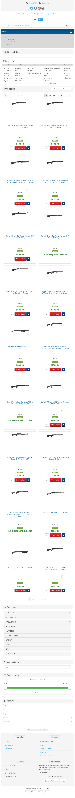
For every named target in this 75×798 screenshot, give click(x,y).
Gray (16, 73)
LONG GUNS (11, 42)
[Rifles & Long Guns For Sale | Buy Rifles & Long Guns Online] (37, 13)
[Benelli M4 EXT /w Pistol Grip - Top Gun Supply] (20, 435)
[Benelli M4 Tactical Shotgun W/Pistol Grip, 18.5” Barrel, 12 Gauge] (55, 163)
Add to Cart (21, 148)
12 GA (5, 68)
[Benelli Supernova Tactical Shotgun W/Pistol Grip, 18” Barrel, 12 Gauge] (55, 273)
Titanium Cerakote (33, 73)
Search (37, 693)
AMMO (8, 645)
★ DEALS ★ (10, 654)
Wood (17, 81)
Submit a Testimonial (51, 781)
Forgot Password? (9, 710)
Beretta (66, 70)
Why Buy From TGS (46, 741)
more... (63, 781)
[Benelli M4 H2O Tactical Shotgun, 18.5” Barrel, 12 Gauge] (55, 436)
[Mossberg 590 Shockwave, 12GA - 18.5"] (20, 331)
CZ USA (66, 73)
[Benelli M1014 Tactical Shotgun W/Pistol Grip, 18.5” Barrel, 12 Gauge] (55, 325)
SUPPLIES (9, 631)
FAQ (41, 745)
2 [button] (52, 776)
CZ (45, 73)
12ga (5, 73)
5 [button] (61, 776)
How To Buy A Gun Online (48, 756)
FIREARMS (10, 39)
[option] (55, 769)
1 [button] (49, 776)
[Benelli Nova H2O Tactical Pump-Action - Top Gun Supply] (20, 269)
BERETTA (47, 70)
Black (17, 68)
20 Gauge (7, 78)
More (54, 83)
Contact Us (45, 3)
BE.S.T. (29, 68)
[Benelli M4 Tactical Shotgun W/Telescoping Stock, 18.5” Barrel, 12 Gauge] (20, 493)
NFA (7, 649)
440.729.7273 (33, 3)
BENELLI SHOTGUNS (51, 68)
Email (6, 769)
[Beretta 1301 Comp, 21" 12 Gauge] (55, 493)
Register (6, 714)
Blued (29, 70)
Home (5, 37)
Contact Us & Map (10, 766)
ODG (16, 75)
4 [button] (58, 776)
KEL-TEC (47, 78)
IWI (45, 75)
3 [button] (55, 776)
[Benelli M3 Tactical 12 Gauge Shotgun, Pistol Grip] (55, 387)
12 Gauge (7, 70)
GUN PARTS (10, 617)
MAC (45, 81)
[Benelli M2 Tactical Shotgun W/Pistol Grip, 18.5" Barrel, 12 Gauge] (20, 387)
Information (6, 721)
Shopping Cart (9, 745)
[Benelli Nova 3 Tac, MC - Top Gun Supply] (55, 104)
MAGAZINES (10, 622)
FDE (16, 70)
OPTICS (8, 640)
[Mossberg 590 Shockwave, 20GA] (20, 552)
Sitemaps (6, 718)
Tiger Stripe (18, 78)
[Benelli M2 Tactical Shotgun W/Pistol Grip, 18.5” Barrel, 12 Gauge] (55, 550)
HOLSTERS (10, 626)
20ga (5, 81)
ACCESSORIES (11, 635)
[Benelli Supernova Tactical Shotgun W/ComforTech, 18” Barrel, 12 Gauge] (20, 163)
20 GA (5, 75)
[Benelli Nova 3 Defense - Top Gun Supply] (20, 104)
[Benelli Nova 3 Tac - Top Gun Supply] (20, 214)
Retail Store (43, 752)
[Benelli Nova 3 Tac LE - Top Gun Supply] (55, 216)
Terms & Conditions (46, 748)
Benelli (66, 68)
